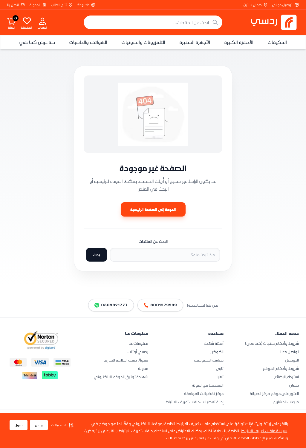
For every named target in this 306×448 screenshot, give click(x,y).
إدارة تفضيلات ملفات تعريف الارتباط (194, 402)
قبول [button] (18, 425)
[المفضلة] (27, 20)
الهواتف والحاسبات (88, 42)
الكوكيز (217, 351)
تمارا (220, 376)
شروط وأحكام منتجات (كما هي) (272, 343)
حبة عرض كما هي (37, 42)
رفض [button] (39, 425)
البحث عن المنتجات (153, 241)
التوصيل (292, 359)
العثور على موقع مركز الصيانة (274, 393)
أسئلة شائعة (214, 343)
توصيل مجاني (282, 4)
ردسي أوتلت (138, 351)
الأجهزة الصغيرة (195, 42)
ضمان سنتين (252, 4)
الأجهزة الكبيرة (238, 42)
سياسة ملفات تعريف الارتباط (264, 430)
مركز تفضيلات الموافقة (204, 393)
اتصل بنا (13, 4)
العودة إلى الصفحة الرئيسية (153, 209)
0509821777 (114, 305)
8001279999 (163, 305)
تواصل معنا (289, 351)
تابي (220, 368)
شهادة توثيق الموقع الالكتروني (121, 376)
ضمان (294, 384)
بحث (96, 254)
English (83, 4)
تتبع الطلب (59, 4)
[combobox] (153, 22)
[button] (62, 425)
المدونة (35, 4)
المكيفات (277, 42)
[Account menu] (42, 21)
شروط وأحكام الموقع (281, 368)
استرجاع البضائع (286, 376)
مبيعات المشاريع (286, 401)
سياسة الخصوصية (209, 359)
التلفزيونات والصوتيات (143, 42)
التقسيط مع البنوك (208, 384)
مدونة (143, 368)
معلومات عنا (138, 343)
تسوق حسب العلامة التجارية (126, 359)
